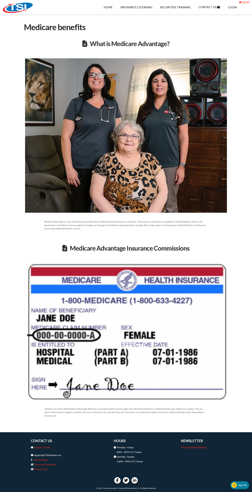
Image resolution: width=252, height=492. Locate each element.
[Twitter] (126, 480)
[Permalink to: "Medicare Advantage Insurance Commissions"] (126, 331)
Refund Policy (41, 459)
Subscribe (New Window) (193, 447)
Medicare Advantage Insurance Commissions (129, 248)
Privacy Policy (41, 469)
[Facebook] (117, 480)
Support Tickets (42, 447)
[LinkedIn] (134, 480)
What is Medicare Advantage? (129, 43)
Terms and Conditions (45, 464)
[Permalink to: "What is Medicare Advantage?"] (126, 135)
